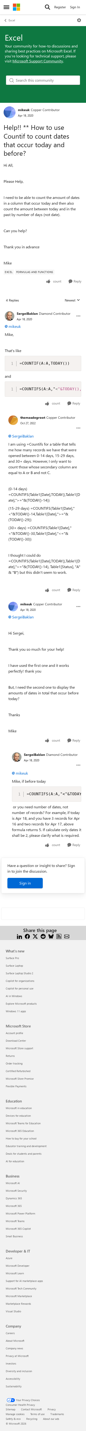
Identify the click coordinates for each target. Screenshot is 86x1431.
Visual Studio (13, 1311)
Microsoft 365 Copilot (18, 1228)
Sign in (25, 882)
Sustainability (14, 1386)
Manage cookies (15, 1414)
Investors (11, 1363)
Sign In (75, 7)
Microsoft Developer (17, 1265)
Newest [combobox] (72, 300)
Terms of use (37, 1414)
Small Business (14, 1236)
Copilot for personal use (19, 988)
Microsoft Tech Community (21, 1288)
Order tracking (14, 1063)
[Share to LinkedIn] (19, 935)
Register (60, 7)
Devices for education (18, 1115)
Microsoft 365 (14, 1206)
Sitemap (10, 1409)
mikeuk (24, 110)
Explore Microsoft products (21, 1003)
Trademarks (57, 1414)
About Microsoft (15, 1340)
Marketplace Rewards (18, 1303)
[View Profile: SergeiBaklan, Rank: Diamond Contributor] (9, 316)
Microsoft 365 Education (20, 1131)
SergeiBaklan (27, 313)
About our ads (51, 1419)
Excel (12, 20)
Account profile (14, 1033)
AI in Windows (14, 996)
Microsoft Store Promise (20, 1078)
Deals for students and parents (24, 1153)
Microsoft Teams (15, 1221)
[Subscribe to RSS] (58, 935)
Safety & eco (13, 1419)
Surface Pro (12, 958)
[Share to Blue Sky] (51, 935)
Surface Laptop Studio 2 (19, 973)
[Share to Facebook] (27, 935)
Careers (10, 1333)
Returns (10, 1056)
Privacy (52, 1409)
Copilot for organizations (20, 981)
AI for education (15, 1161)
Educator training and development (26, 1146)
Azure (9, 1258)
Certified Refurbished (18, 1071)
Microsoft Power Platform (20, 1213)
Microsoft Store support (19, 1048)
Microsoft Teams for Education (23, 1123)
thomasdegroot (32, 417)
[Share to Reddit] (43, 935)
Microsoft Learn (15, 1273)
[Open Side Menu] (6, 7)
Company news (14, 1348)
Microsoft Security (16, 1190)
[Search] (47, 7)
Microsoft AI (13, 1183)
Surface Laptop (14, 965)
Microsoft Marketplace (19, 1296)
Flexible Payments (16, 1086)
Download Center (16, 1040)
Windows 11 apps (16, 1011)
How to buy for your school (21, 1138)
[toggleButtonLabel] (79, 20)
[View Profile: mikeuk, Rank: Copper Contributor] (10, 112)
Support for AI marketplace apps (24, 1281)
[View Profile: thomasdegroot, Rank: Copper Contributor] (13, 420)
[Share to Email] (66, 935)
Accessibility (13, 1378)
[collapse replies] (43, 309)
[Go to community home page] (16, 7)
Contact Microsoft (31, 1409)
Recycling (31, 1419)
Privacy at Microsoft (17, 1356)
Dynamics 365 (14, 1198)
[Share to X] (35, 935)
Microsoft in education (19, 1108)
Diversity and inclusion (19, 1371)
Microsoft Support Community (37, 60)
